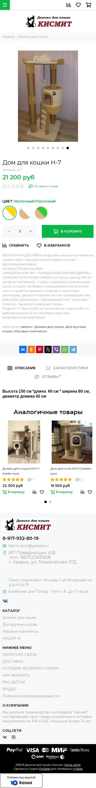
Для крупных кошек (20, 624)
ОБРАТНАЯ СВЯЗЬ (19, 654)
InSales (77, 768)
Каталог (27, 327)
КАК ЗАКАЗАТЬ (16, 675)
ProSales (44, 768)
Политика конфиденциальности (30, 696)
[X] (48, 349)
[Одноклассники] (31, 349)
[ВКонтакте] (23, 349)
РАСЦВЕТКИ (13, 682)
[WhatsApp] (64, 349)
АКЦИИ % (11, 638)
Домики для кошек (49, 327)
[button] (28, 148)
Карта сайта (72, 765)
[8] (25, 213)
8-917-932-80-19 (20, 538)
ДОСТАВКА (12, 661)
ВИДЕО (9, 689)
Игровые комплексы (30, 331)
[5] (9, 213)
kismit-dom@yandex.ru (28, 546)
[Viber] (56, 349)
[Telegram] (73, 349)
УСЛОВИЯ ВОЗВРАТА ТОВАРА (30, 668)
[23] (41, 213)
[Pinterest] (39, 349)
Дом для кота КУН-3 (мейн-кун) (71, 471)
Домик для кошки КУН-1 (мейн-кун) (20, 471)
